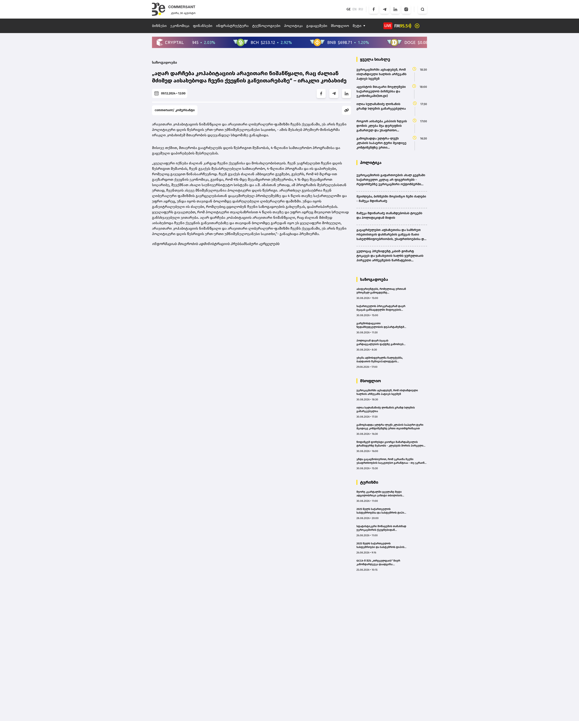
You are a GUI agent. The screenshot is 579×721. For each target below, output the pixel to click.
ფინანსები (202, 26)
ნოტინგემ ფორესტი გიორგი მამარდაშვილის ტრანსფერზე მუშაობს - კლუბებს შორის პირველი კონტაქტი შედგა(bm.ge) (389, 443)
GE (348, 9)
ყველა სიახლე (375, 59)
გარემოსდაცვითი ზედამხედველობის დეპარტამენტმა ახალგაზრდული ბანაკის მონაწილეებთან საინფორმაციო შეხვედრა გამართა (381, 325)
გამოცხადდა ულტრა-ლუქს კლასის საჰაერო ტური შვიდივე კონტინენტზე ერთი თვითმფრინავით (389, 426)
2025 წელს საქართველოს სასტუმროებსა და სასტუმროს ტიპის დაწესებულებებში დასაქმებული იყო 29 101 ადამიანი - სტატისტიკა (381, 510)
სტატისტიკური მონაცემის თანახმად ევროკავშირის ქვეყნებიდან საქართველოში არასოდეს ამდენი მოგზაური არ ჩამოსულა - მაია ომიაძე (381, 528)
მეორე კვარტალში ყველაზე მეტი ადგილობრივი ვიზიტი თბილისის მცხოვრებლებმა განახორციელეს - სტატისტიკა (380, 493)
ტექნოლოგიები (266, 26)
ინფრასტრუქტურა (232, 26)
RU (360, 9)
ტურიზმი (369, 482)
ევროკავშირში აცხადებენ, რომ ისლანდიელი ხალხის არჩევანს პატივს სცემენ (387, 392)
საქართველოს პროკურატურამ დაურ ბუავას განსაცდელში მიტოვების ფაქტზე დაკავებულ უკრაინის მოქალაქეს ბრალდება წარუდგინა (380, 308)
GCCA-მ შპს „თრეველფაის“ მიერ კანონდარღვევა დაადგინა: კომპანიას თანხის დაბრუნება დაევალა (378, 562)
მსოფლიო (340, 26)
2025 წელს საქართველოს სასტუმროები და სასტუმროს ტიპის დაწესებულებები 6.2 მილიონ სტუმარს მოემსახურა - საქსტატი (380, 545)
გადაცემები (316, 26)
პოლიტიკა (293, 26)
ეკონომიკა (179, 26)
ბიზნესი (159, 26)
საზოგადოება (164, 62)
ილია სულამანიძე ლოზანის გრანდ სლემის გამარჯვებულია (385, 409)
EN (354, 9)
